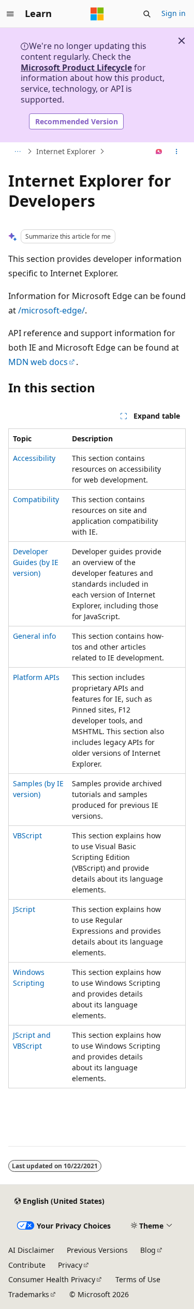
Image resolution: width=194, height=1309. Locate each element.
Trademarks (28, 1294)
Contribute (27, 1265)
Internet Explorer (66, 151)
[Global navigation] (10, 14)
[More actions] (177, 151)
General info (34, 636)
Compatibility (36, 499)
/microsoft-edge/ (51, 310)
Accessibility (34, 458)
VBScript (27, 835)
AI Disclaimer (31, 1250)
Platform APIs (36, 677)
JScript (24, 909)
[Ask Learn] (159, 151)
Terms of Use (137, 1279)
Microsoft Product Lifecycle (76, 67)
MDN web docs (38, 362)
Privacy (70, 1265)
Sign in (173, 13)
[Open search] (147, 14)
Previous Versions (97, 1250)
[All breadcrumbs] (17, 151)
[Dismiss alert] (181, 40)
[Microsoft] (97, 14)
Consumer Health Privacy (51, 1279)
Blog (148, 1250)
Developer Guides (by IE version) (35, 562)
